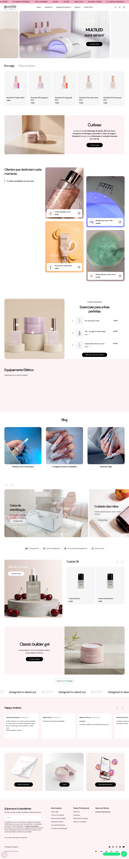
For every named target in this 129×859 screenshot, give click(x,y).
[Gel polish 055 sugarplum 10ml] (40, 82)
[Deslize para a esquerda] (6, 485)
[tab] (9, 66)
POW (64, 784)
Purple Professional (13, 851)
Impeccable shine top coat (94, 344)
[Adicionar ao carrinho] (79, 213)
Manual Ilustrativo (23, 784)
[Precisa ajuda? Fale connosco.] (124, 854)
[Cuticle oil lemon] (81, 581)
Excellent (82, 721)
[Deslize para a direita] (12, 485)
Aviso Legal (54, 812)
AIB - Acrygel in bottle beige (95, 331)
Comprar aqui (89, 49)
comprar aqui (18, 521)
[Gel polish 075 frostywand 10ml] (113, 82)
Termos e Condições (57, 815)
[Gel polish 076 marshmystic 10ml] (88, 82)
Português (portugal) (11, 847)
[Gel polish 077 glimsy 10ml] (16, 82)
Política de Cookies (57, 822)
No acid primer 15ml (92, 321)
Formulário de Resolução (59, 828)
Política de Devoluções (80, 818)
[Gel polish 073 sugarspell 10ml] (64, 82)
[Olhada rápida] (25, 75)
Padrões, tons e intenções (23, 466)
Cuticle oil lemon (74, 598)
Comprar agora (34, 659)
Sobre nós (76, 812)
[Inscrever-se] (42, 817)
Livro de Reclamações (58, 825)
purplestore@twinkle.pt (102, 812)
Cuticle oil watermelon (105, 598)
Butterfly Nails (106, 466)
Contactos (76, 815)
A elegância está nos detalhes (64, 466)
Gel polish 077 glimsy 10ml (15, 98)
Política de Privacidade (58, 818)
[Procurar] (115, 7)
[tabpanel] (64, 88)
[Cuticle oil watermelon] (110, 581)
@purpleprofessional (105, 784)
